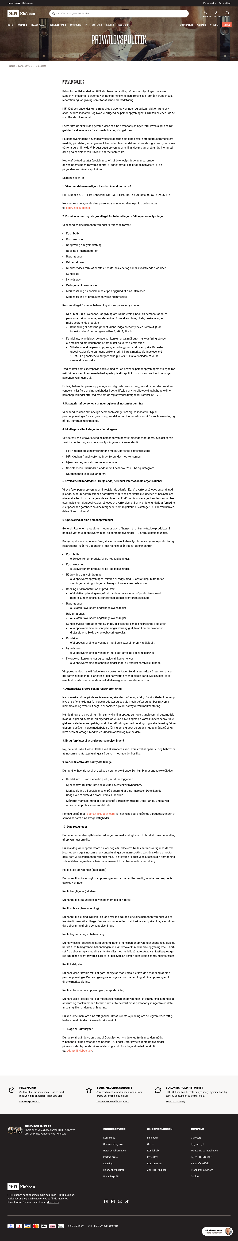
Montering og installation (204, 1150)
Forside (11, 66)
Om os (150, 1144)
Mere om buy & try (175, 1101)
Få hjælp (61, 1133)
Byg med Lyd (225, 3)
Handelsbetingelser (113, 1170)
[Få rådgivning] (228, 1231)
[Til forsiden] (21, 13)
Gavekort (196, 1137)
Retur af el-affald (200, 1163)
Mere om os (53, 1202)
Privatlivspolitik (111, 1176)
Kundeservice (209, 3)
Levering (108, 1163)
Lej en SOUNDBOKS (201, 1157)
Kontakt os (109, 1137)
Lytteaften (152, 1157)
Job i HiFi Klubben (157, 1170)
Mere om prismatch (29, 1101)
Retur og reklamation (114, 1150)
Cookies (195, 1176)
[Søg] (53, 13)
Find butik (152, 1137)
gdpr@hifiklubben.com (101, 813)
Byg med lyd (197, 1144)
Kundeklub (153, 1150)
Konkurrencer (154, 1163)
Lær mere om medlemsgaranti (113, 1101)
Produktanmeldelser (202, 1170)
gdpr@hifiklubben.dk (78, 207)
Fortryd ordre (110, 1157)
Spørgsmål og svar (113, 1144)
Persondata (40, 66)
